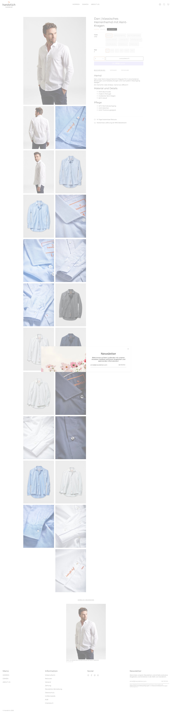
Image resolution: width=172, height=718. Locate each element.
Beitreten (122, 365)
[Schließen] (128, 349)
